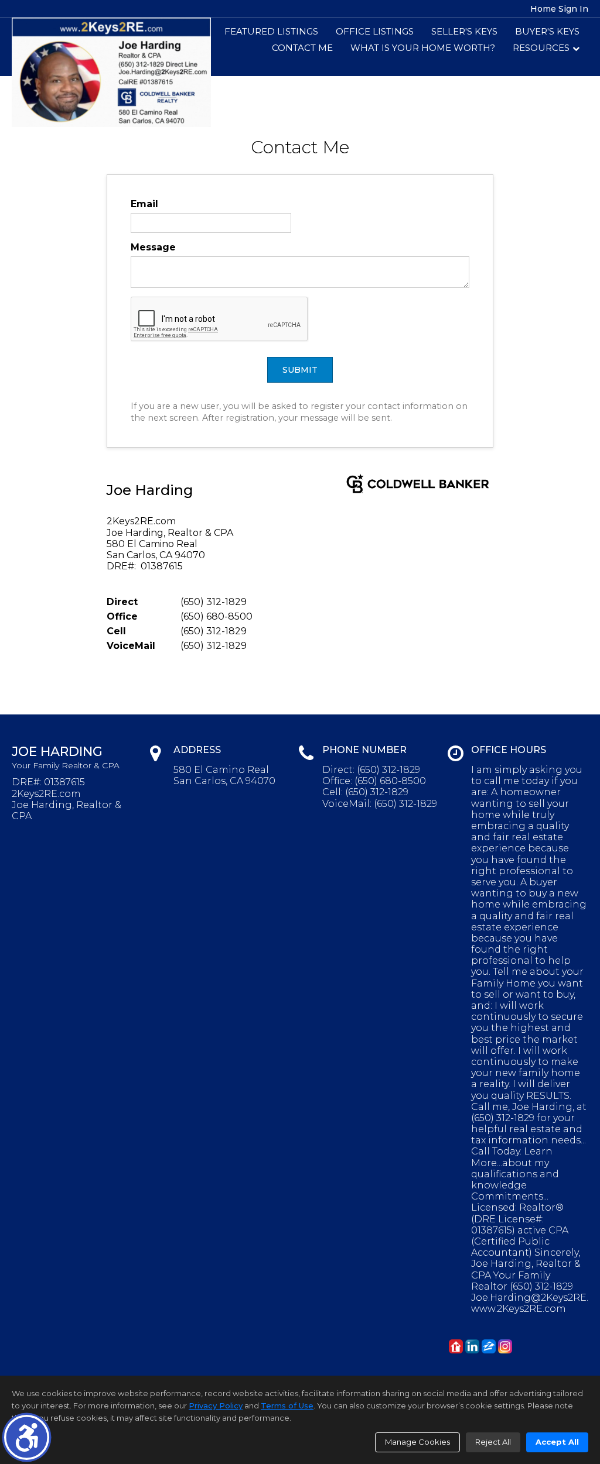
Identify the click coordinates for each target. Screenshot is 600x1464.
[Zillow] (489, 1346)
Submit (300, 370)
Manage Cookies (417, 1441)
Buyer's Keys (547, 31)
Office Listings (375, 31)
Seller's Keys (464, 31)
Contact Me (302, 47)
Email (144, 203)
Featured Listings (271, 31)
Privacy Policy (216, 1405)
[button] (26, 1437)
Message (153, 247)
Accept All (557, 1441)
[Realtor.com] (456, 1346)
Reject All (493, 1441)
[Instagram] (505, 1346)
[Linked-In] (472, 1346)
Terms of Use (287, 1405)
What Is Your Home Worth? (422, 47)
